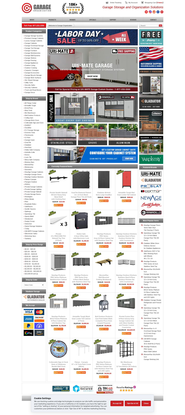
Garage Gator (30, 140)
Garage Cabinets (31, 43)
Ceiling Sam (29, 118)
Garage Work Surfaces (33, 78)
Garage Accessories (32, 73)
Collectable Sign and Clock (34, 123)
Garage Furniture (31, 50)
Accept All (117, 403)
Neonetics (28, 169)
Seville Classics (30, 209)
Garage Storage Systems (34, 36)
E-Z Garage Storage (32, 130)
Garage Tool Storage (32, 48)
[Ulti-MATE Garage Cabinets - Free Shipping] (92, 53)
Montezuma (29, 167)
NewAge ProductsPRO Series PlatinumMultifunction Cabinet (58, 277)
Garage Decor (30, 92)
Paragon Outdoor (31, 182)
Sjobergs (28, 211)
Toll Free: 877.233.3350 (34, 25)
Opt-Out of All (132, 403)
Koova (27, 155)
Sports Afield (29, 216)
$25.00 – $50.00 (30, 251)
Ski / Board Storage (31, 80)
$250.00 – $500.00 (31, 259)
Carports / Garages (32, 70)
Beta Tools (28, 110)
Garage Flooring (30, 60)
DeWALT (28, 125)
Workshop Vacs (30, 236)
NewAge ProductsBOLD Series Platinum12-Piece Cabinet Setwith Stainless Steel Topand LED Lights (152, 292)
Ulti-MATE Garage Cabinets (34, 231)
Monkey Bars (29, 162)
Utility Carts (29, 82)
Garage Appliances (31, 63)
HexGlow (28, 147)
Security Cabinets (31, 87)
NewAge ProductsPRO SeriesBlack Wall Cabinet (150, 349)
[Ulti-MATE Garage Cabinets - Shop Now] (92, 78)
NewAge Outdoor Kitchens (34, 177)
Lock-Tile (28, 157)
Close (146, 403)
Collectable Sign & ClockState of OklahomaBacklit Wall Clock (58, 364)
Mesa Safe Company (32, 160)
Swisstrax (28, 224)
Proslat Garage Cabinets (33, 187)
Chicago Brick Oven (32, 120)
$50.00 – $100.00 (31, 254)
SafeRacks (29, 206)
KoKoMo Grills (30, 152)
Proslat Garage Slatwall (33, 192)
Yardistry (28, 238)
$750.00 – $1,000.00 (32, 264)
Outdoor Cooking (31, 68)
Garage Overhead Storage (34, 46)
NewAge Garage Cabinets (34, 172)
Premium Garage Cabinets (34, 38)
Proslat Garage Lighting (33, 189)
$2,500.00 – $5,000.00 (32, 269)
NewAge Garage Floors (33, 174)
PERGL (27, 184)
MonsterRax (29, 164)
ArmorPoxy (29, 108)
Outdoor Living (30, 65)
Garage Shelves (30, 58)
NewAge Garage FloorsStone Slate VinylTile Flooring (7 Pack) (152, 227)
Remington (28, 197)
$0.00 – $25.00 (30, 249)
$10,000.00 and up (31, 274)
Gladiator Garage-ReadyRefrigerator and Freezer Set (152, 302)
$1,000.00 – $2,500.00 (32, 266)
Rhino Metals (29, 199)
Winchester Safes (31, 233)
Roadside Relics (30, 204)
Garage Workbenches (32, 53)
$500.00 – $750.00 (31, 261)
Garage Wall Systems (32, 55)
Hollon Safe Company (32, 150)
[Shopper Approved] (61, 390)
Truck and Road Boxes (33, 90)
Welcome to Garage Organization (60, 25)
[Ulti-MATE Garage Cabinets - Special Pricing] (92, 91)
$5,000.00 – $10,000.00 (33, 271)
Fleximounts (29, 135)
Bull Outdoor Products (32, 115)
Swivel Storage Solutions (33, 226)
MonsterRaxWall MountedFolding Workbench (103, 277)
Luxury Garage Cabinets (33, 41)
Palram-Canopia (30, 179)
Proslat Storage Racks (33, 194)
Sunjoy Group (30, 221)
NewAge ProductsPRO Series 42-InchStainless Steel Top (151, 264)
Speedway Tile (30, 214)
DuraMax (28, 128)
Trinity (27, 229)
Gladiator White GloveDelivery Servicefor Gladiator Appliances (152, 245)
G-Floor (27, 137)
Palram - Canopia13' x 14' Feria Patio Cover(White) (81, 364)
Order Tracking (115, 2)
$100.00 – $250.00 (31, 256)
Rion (26, 201)
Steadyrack (29, 219)
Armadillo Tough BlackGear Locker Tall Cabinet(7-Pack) (81, 319)
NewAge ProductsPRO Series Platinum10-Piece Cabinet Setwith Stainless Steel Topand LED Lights (104, 366)
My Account (133, 2)
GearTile (28, 142)
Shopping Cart (150, 2)
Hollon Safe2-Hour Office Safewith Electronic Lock (81, 236)
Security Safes (30, 85)
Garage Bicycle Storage (33, 75)
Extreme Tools (30, 132)
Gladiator (28, 145)
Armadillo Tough (30, 105)
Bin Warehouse (30, 113)
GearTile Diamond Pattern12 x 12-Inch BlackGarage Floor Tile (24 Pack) (81, 195)
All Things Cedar (30, 103)
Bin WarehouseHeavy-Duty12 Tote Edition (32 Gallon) (126, 364)
